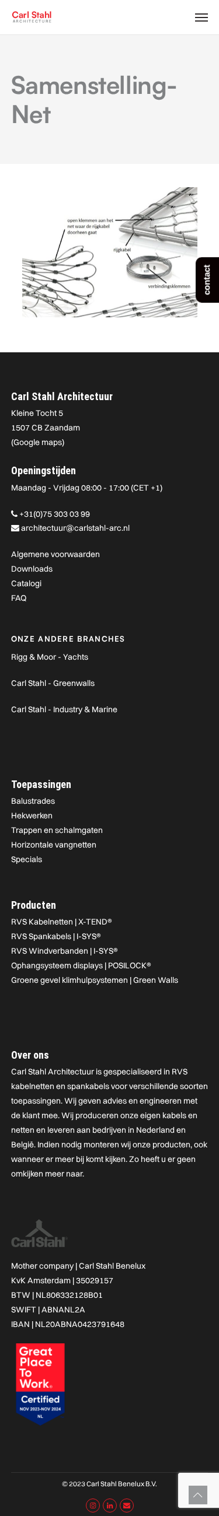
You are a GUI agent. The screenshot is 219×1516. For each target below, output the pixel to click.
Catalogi (26, 583)
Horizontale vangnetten (53, 844)
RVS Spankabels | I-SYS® (56, 936)
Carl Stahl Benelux (112, 1266)
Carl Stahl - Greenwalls (53, 683)
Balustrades (33, 801)
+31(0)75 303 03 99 (54, 514)
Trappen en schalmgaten (57, 830)
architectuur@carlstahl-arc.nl (75, 528)
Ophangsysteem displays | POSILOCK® (81, 965)
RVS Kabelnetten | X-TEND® (61, 921)
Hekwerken (32, 815)
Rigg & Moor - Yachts (49, 657)
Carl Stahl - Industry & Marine (64, 709)
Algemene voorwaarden (55, 554)
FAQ (18, 598)
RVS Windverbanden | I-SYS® (64, 951)
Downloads (32, 568)
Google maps (37, 442)
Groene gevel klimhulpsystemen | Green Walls (94, 980)
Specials (26, 859)
